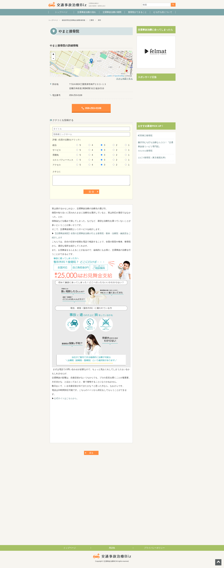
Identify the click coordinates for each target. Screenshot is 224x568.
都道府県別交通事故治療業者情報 (73, 20)
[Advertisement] (91, 423)
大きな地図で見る (124, 79)
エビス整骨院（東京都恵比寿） (152, 157)
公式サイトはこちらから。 (66, 398)
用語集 (112, 548)
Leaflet (109, 76)
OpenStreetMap (119, 76)
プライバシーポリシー (154, 548)
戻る (91, 453)
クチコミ (56, 172)
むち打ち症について (162, 12)
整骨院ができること (137, 12)
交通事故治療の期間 (112, 12)
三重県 (91, 20)
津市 (99, 20)
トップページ (61, 12)
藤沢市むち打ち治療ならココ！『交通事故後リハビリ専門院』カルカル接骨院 (155, 146)
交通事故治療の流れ (86, 12)
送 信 (91, 191)
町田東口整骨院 (145, 135)
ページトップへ (218, 562)
